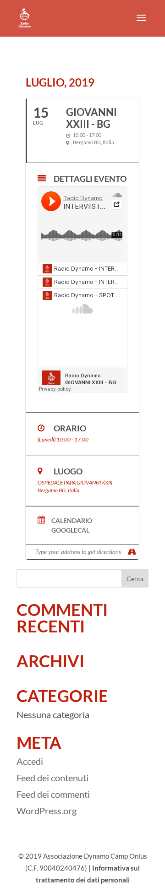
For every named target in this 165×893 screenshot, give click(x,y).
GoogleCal (70, 530)
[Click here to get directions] (132, 552)
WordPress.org (46, 810)
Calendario (71, 520)
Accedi (29, 761)
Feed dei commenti (53, 794)
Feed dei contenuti (52, 777)
